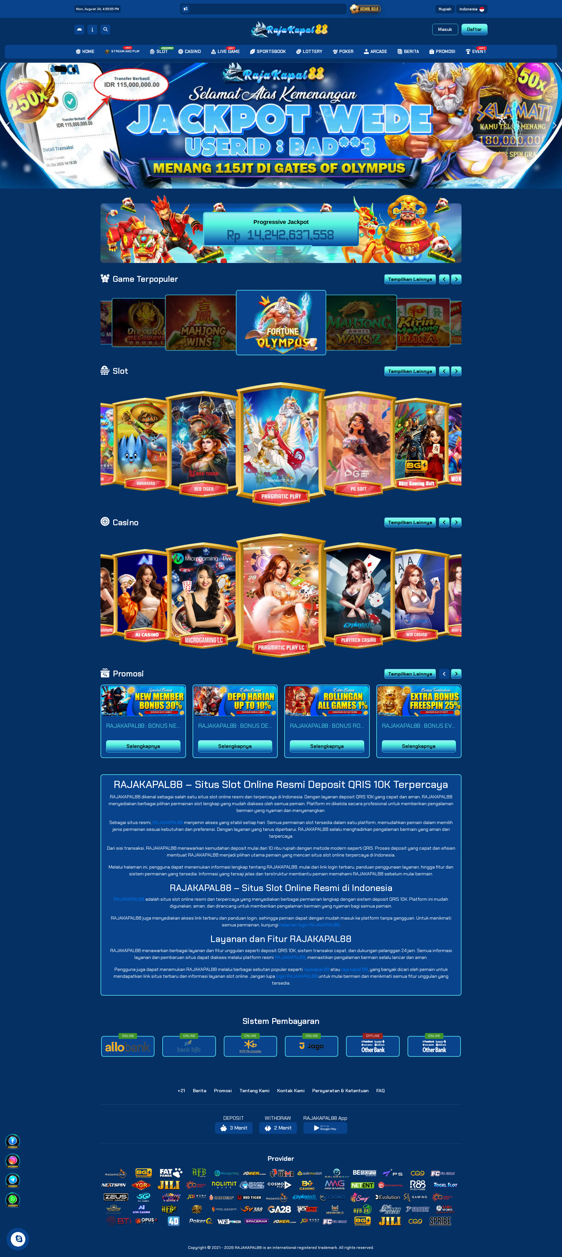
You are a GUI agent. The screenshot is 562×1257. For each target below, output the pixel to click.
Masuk (445, 29)
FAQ (380, 1090)
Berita (199, 1090)
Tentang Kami (254, 1090)
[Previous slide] (444, 279)
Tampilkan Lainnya (410, 279)
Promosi (223, 1090)
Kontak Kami (290, 1090)
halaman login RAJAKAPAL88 (309, 925)
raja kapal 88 (354, 969)
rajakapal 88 (316, 969)
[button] (554, 125)
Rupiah (445, 9)
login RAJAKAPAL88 (296, 976)
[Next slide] (456, 279)
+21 (181, 1090)
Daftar (474, 29)
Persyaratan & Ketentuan (340, 1090)
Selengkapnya (143, 746)
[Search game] (105, 29)
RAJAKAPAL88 (168, 822)
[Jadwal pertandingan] (365, 9)
